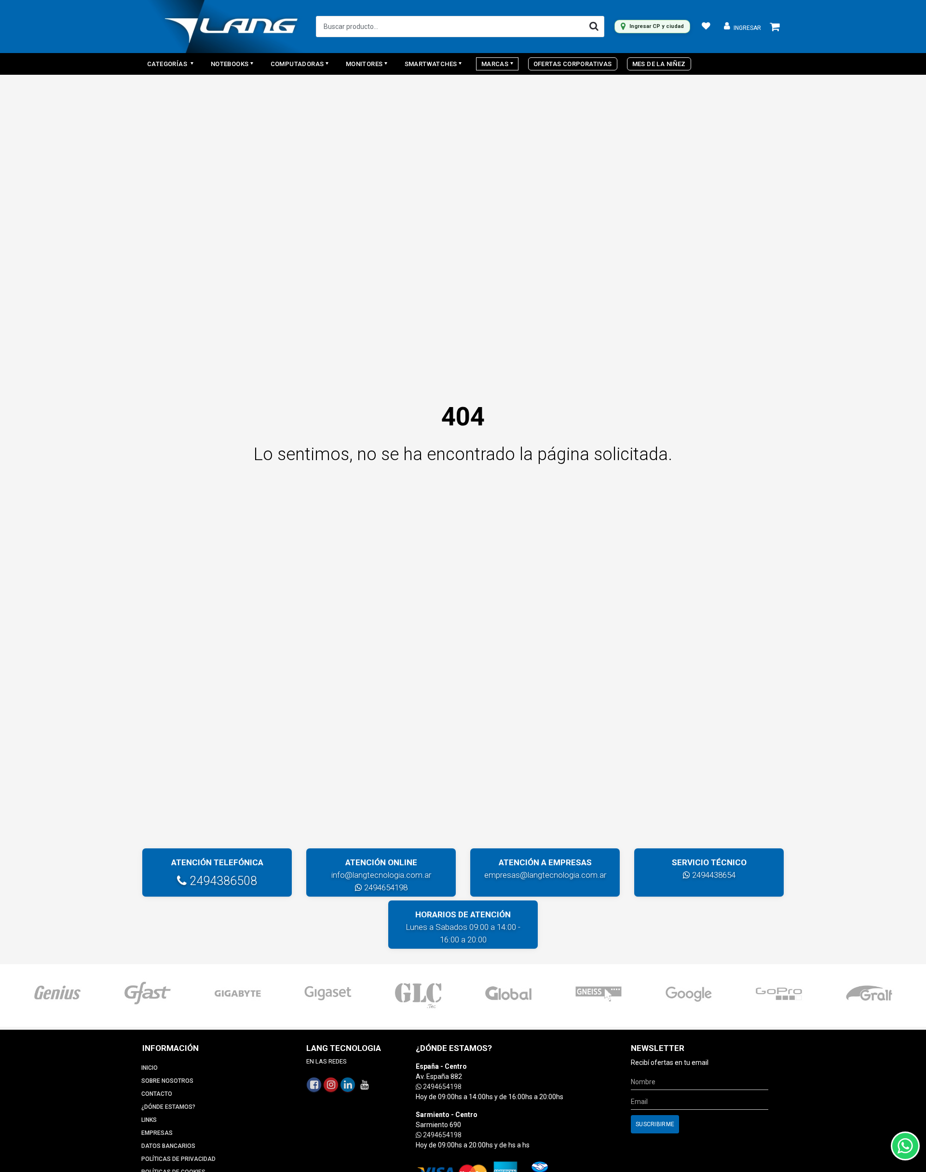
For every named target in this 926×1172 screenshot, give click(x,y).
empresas (157, 1133)
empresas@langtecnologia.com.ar (545, 875)
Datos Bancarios (168, 1146)
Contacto (156, 1093)
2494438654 (712, 875)
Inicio (149, 1067)
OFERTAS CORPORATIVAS (572, 64)
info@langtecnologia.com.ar (381, 875)
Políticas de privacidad (178, 1159)
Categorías (168, 64)
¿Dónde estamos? (168, 1107)
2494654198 (385, 887)
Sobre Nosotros (167, 1080)
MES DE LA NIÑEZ (659, 64)
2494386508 (222, 881)
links (149, 1120)
